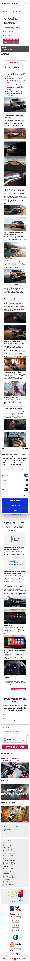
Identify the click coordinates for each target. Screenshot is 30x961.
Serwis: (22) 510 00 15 (10, 882)
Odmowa (15, 510)
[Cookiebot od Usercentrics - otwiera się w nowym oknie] (21, 449)
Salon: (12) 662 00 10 (10, 862)
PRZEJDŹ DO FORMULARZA (15, 62)
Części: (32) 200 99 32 (10, 877)
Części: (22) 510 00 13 (10, 884)
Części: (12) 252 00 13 (10, 858)
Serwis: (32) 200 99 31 (10, 876)
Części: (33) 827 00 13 (10, 845)
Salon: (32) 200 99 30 (10, 875)
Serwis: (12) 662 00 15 (10, 863)
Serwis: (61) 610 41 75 (10, 870)
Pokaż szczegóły (20, 495)
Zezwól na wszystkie (15, 500)
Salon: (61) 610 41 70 (10, 868)
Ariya (14, 11)
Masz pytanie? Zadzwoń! (15, 954)
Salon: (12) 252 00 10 (10, 855)
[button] (27, 735)
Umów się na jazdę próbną (11, 42)
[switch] (26, 480)
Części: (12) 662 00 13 (10, 864)
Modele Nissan (7, 11)
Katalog (9, 31)
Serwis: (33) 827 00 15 (10, 844)
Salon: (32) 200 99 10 (10, 849)
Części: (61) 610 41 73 (10, 871)
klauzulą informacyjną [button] (18, 734)
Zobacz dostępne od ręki (11, 39)
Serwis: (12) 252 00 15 (10, 857)
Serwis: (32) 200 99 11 (10, 850)
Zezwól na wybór (15, 505)
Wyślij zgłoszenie (15, 746)
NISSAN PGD (7, 826)
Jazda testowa (7, 49)
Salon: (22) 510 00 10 (10, 881)
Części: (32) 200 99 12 (10, 851)
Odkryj (4, 47)
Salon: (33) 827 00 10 (10, 842)
